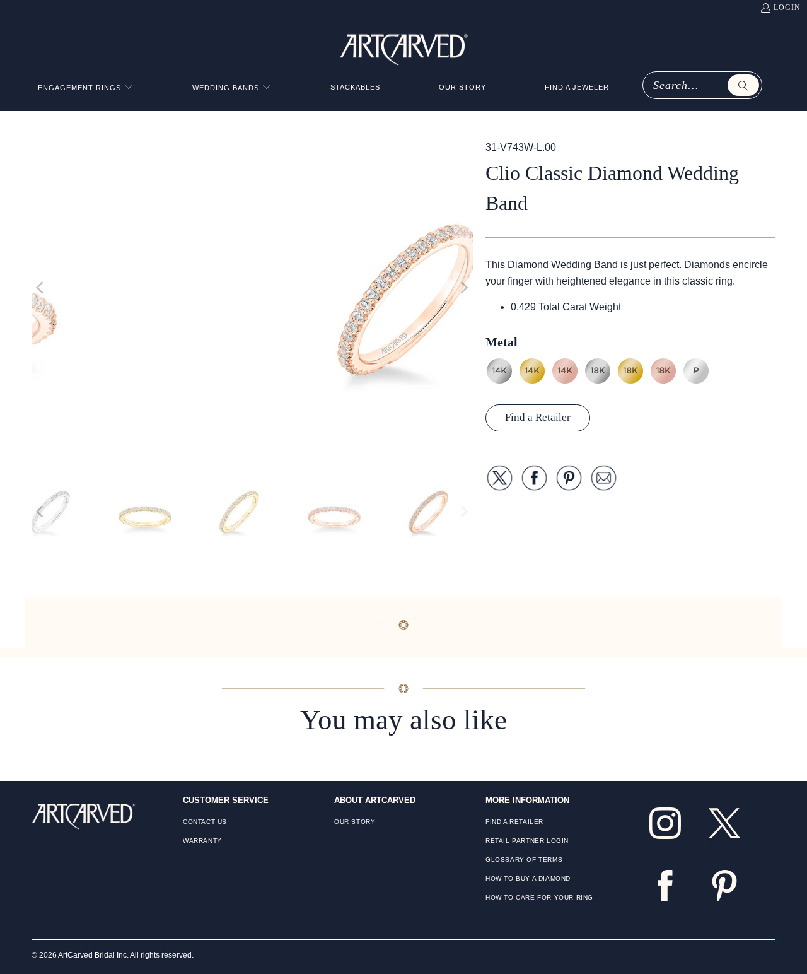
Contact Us (205, 821)
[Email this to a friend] (603, 480)
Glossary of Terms (523, 859)
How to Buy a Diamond (528, 878)
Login (787, 7)
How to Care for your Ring (539, 897)
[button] (86, 88)
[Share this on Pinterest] (569, 480)
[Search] (743, 85)
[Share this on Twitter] (499, 480)
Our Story (354, 821)
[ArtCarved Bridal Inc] (403, 47)
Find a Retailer (538, 417)
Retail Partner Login (527, 840)
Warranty (202, 840)
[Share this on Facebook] (534, 480)
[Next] (463, 287)
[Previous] (41, 287)
